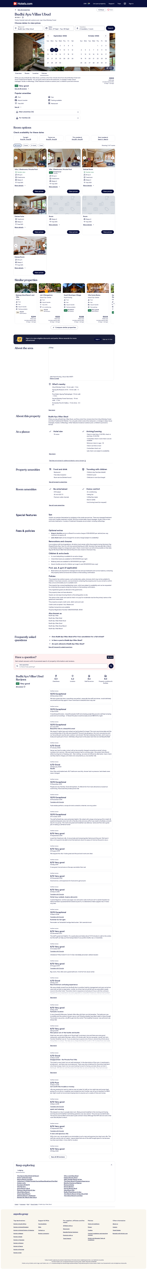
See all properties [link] (24, 10)
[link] (110, 10)
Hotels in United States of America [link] (24, 1230)
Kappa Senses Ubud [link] (70, 1177)
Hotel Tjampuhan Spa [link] (24, 1177)
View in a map (54, 378)
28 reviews (19, 687)
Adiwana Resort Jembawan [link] (26, 1195)
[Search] (111, 666)
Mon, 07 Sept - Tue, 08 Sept (59, 29)
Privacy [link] (90, 1227)
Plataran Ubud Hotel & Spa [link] (26, 1190)
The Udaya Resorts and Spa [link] (73, 1195)
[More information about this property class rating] (23, 17)
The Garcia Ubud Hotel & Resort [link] (28, 1176)
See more (52, 410)
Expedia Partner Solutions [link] (70, 1232)
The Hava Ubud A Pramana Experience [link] (77, 1181)
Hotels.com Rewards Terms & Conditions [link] (96, 1239)
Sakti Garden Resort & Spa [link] (73, 1179)
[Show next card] (114, 303)
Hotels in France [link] (18, 1246)
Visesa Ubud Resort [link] (23, 1194)
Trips (119, 4)
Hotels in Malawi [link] (18, 1233)
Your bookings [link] (42, 1224)
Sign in (131, 4)
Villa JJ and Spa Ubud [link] (71, 1176)
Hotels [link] (16, 1204)
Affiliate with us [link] (68, 1225)
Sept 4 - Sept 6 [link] (103, 139)
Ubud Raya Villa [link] (69, 1190)
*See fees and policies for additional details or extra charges (66, 461)
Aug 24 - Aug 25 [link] (25, 139)
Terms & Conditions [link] (93, 1224)
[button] (56, 46)
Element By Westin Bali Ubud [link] (27, 1197)
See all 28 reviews (21, 89)
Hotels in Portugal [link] (19, 1249)
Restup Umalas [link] (69, 1185)
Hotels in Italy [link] (18, 1252)
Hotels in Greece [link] (18, 1243)
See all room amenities (56, 505)
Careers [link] (115, 1227)
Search (110, 28)
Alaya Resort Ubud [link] (23, 1188)
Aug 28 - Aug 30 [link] (77, 139)
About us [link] (115, 1224)
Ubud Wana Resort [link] (23, 1192)
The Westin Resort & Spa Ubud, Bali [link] (76, 1194)
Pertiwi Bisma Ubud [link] (70, 1188)
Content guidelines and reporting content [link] (98, 1234)
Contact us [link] (41, 1230)
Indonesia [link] (22, 1204)
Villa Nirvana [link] (21, 1186)
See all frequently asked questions (60, 647)
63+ (110, 68)
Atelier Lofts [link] (21, 1183)
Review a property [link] (43, 1233)
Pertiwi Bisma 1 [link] (69, 1186)
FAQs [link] (39, 1227)
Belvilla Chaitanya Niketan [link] (73, 1183)
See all (17, 107)
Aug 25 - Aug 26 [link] (51, 139)
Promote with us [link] (68, 1235)
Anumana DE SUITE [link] (23, 1185)
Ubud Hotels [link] (34, 1204)
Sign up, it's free (107, 339)
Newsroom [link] (66, 1229)
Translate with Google (57, 802)
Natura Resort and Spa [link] (24, 1179)
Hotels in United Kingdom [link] (21, 1227)
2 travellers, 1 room (86, 29)
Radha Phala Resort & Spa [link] (72, 1192)
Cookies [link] (90, 1230)
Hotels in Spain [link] (18, 1236)
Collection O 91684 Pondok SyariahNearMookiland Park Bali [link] (37, 1181)
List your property (99, 4)
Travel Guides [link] (117, 1230)
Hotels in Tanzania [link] (19, 1240)
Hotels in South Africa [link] (20, 1224)
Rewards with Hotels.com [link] (120, 1233)
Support (111, 4)
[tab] (20, 1170)
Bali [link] (28, 1204)
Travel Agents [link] (67, 1238)
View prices (39, 191)
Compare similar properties (65, 327)
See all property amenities (58, 482)
